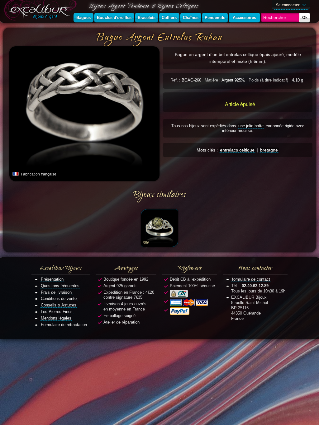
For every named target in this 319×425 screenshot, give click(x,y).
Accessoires (244, 17)
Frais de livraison (56, 292)
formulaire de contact (251, 279)
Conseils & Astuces (58, 305)
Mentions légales (56, 318)
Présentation (52, 279)
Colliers (169, 17)
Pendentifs (215, 17)
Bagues (83, 17)
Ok (304, 17)
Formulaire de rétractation (64, 324)
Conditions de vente (59, 298)
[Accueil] (41, 11)
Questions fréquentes (60, 285)
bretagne (269, 149)
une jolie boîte (251, 126)
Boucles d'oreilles (114, 17)
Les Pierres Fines (57, 311)
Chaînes (190, 17)
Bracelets (146, 17)
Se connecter (288, 5)
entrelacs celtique (237, 149)
